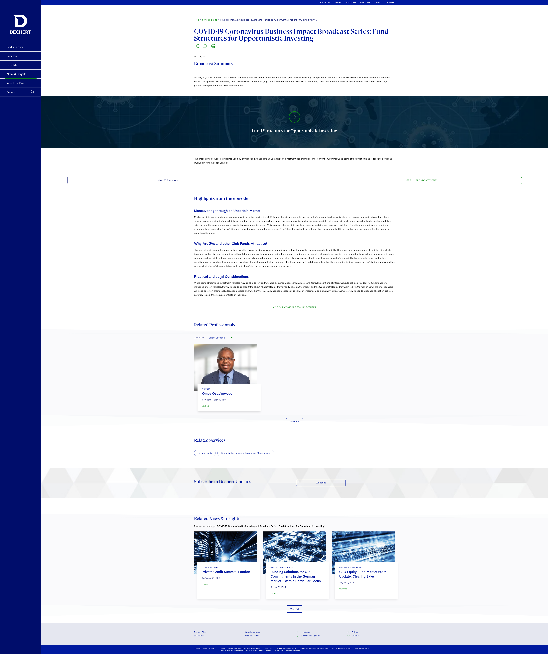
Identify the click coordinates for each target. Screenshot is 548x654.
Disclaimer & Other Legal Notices (230, 648)
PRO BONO (351, 3)
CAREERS (390, 3)
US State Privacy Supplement (341, 648)
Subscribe (321, 482)
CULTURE (338, 3)
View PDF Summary (168, 180)
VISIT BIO (205, 406)
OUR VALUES (364, 3)
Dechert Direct (200, 632)
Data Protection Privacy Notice (286, 648)
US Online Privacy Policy (252, 648)
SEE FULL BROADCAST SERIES (421, 180)
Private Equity (205, 453)
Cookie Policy (268, 648)
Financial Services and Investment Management (246, 453)
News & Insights (209, 20)
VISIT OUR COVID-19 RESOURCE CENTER (294, 307)
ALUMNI (376, 3)
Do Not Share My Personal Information (287, 650)
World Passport (252, 636)
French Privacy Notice (361, 648)
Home (196, 20)
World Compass (252, 632)
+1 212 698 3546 (218, 400)
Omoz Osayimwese (217, 393)
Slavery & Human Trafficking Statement (258, 650)
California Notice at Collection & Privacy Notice (314, 648)
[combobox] (220, 337)
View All (294, 421)
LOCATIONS (325, 3)
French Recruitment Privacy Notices (231, 650)
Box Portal (199, 636)
